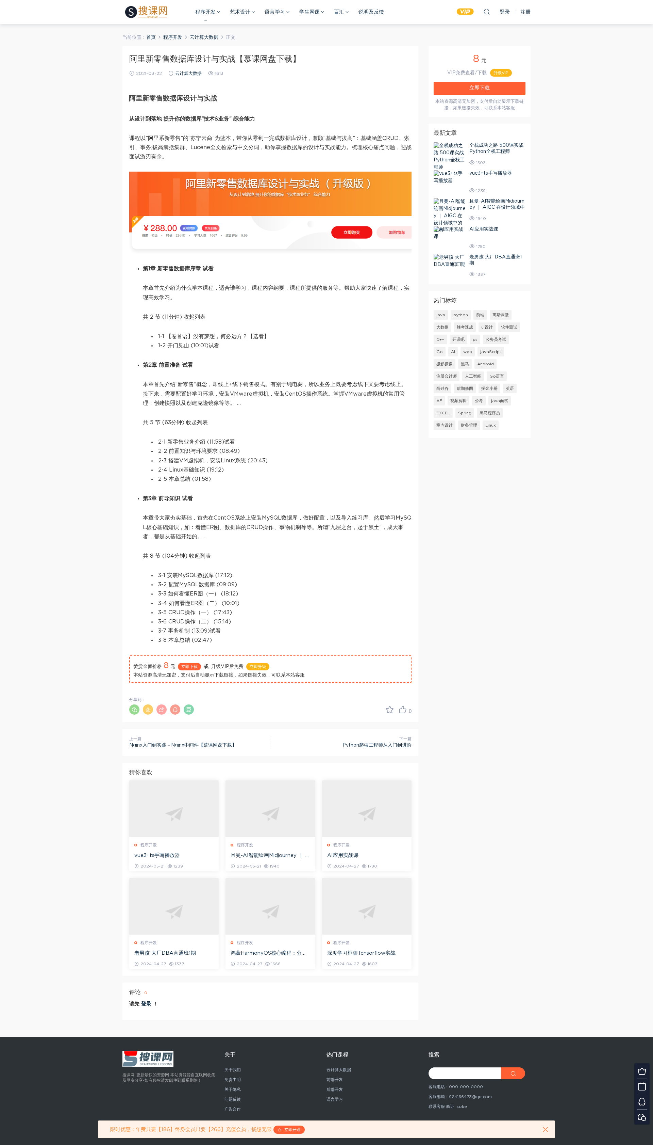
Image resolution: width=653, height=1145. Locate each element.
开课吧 (458, 339)
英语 (510, 388)
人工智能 (473, 376)
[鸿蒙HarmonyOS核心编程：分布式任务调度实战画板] (270, 911)
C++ (440, 339)
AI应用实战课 (342, 855)
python (460, 315)
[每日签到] (642, 1086)
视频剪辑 (458, 401)
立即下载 (189, 667)
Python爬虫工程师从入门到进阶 (377, 745)
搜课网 (146, 12)
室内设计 (444, 425)
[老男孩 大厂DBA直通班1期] (174, 911)
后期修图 (465, 388)
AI (453, 352)
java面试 (499, 401)
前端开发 (334, 1080)
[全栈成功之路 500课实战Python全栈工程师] (450, 156)
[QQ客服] (642, 1101)
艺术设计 (240, 12)
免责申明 (232, 1080)
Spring (464, 413)
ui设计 (487, 327)
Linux (490, 425)
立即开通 (291, 1130)
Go (439, 352)
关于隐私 (232, 1089)
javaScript (490, 352)
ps (475, 339)
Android (485, 364)
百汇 (339, 12)
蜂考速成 (465, 327)
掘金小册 (489, 388)
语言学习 (275, 12)
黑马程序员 (490, 413)
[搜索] (486, 11)
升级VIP (500, 73)
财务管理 (469, 425)
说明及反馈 (371, 12)
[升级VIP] (642, 1071)
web (467, 352)
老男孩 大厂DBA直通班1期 (165, 953)
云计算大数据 (188, 73)
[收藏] (390, 709)
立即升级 (258, 667)
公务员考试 (496, 339)
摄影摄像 (444, 364)
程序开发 (205, 12)
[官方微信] (642, 1117)
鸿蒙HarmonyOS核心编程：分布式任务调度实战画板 (269, 954)
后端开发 (334, 1089)
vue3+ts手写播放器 (157, 855)
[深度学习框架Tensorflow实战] (367, 911)
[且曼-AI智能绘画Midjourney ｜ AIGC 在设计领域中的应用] (270, 813)
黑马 (465, 364)
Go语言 (496, 376)
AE (439, 401)
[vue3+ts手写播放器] (174, 813)
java (440, 315)
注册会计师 (446, 376)
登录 (146, 1003)
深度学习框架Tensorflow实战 (361, 953)
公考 (479, 401)
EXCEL (443, 413)
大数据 (442, 327)
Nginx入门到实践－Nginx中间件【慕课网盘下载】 (183, 745)
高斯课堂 (500, 315)
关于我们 (232, 1070)
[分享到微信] (134, 709)
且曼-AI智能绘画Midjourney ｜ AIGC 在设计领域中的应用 (270, 856)
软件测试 (509, 327)
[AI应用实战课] (367, 813)
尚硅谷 (442, 388)
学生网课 (309, 12)
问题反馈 (232, 1099)
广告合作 (232, 1109)
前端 (480, 315)
